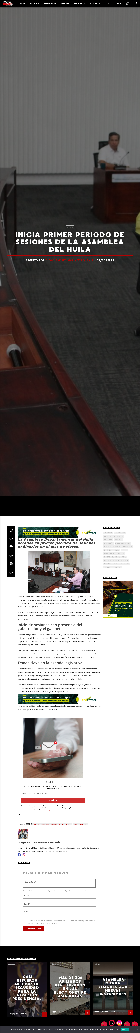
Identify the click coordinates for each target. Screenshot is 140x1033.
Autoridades (120, 598)
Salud (116, 629)
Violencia (118, 632)
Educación (108, 608)
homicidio (108, 615)
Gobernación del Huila (122, 612)
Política (70, 258)
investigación (110, 619)
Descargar (47, 875)
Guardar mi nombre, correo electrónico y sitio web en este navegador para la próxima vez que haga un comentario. (61, 986)
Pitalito (107, 625)
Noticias (34, 3)
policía (116, 625)
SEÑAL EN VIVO (115, 3)
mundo (107, 622)
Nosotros (95, 3)
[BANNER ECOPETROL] (59, 598)
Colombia (108, 605)
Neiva (124, 622)
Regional (108, 629)
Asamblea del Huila (41, 889)
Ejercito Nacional (122, 608)
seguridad (125, 629)
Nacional (116, 622)
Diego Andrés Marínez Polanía (70, 290)
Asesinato (108, 598)
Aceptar (125, 1029)
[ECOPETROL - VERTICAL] (118, 664)
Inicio (22, 3)
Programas (50, 3)
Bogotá (107, 601)
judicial (121, 619)
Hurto (124, 615)
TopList (65, 3)
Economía (119, 605)
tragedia (108, 632)
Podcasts (79, 3)
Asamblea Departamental (61, 889)
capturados (118, 601)
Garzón (107, 612)
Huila (76, 889)
